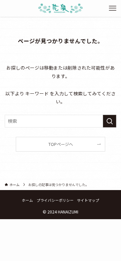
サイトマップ (88, 200)
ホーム (27, 200)
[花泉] (60, 8)
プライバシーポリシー (55, 200)
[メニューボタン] (112, 8)
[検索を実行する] (109, 121)
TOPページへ (60, 144)
